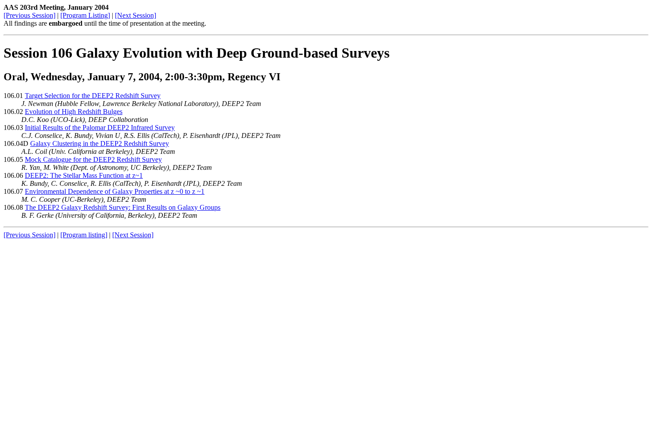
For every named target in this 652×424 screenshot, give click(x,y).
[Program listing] (83, 235)
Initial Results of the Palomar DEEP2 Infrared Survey (100, 127)
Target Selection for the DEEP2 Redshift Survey (93, 95)
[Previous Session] (29, 15)
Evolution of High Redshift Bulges (73, 111)
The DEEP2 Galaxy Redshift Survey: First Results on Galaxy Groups (122, 207)
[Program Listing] (85, 15)
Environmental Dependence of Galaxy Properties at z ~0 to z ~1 (114, 191)
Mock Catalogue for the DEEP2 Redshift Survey (93, 159)
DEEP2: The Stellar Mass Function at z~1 (84, 175)
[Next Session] (135, 15)
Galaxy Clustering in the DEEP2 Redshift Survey (99, 143)
